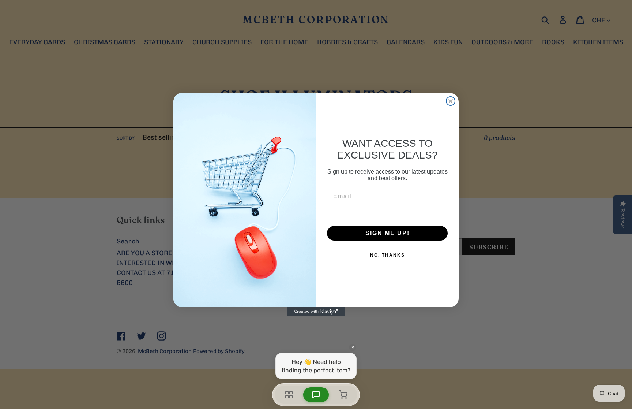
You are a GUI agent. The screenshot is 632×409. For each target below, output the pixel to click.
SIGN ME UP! (387, 233)
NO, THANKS (387, 255)
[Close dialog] (450, 101)
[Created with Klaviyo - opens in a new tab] (316, 311)
